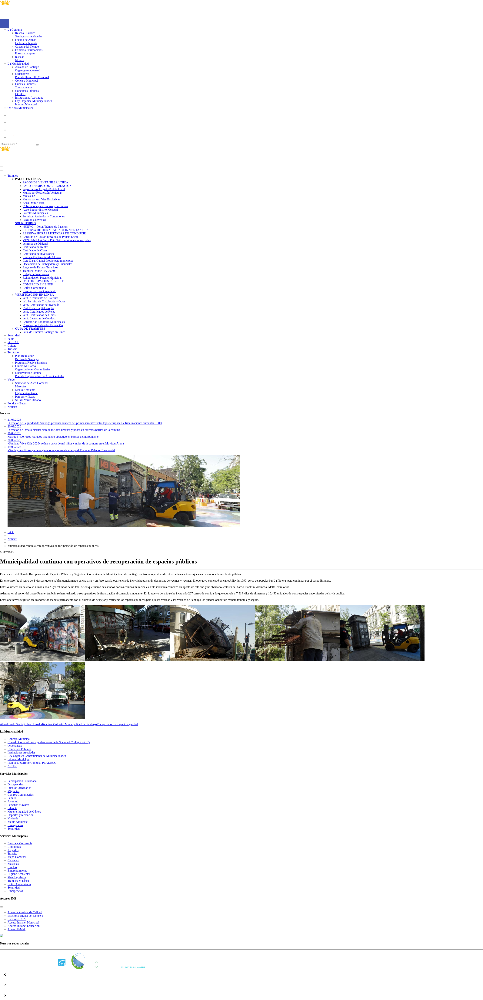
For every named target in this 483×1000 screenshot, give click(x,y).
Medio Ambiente (25, 389)
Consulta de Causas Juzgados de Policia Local (50, 236)
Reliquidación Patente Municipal (42, 277)
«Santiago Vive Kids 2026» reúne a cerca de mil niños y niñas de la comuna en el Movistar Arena (66, 441)
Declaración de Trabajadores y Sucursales (47, 264)
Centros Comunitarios (21, 794)
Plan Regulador (24, 355)
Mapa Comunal (17, 857)
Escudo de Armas (25, 39)
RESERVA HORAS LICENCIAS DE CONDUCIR (54, 233)
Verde (11, 379)
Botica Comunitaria (19, 884)
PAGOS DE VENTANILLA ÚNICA (45, 182)
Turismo (12, 349)
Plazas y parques (25, 53)
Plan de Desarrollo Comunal (32, 77)
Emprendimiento (17, 870)
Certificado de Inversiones (38, 253)
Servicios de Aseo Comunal (31, 383)
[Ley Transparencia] (20, 122)
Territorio (13, 352)
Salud (11, 338)
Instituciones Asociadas (29, 97)
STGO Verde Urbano (28, 400)
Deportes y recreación (21, 815)
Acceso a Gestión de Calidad (25, 912)
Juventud (13, 801)
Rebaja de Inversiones (36, 274)
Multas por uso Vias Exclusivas (41, 199)
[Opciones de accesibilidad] (4, 23)
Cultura (12, 345)
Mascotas (20, 386)
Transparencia (23, 87)
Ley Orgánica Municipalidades (33, 101)
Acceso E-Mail (16, 929)
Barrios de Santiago (26, 359)
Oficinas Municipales (20, 107)
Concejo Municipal (26, 80)
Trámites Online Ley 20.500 (39, 270)
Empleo (12, 867)
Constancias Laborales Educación (43, 325)
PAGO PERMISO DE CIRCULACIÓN (47, 185)
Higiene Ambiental (26, 393)
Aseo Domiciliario (34, 202)
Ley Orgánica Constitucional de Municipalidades (37, 755)
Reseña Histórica (25, 33)
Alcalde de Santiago (27, 67)
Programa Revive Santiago (31, 362)
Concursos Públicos (27, 90)
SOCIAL (13, 342)
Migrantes (13, 791)
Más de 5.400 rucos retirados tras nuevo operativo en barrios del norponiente (53, 435)
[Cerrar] (1, 170)
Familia (12, 798)
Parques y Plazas (25, 396)
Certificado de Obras (35, 250)
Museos (19, 60)
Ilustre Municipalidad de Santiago (77, 724)
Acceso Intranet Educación (24, 925)
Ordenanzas (22, 73)
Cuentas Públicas (25, 84)
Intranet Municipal (26, 104)
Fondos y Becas (17, 403)
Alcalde (12, 766)
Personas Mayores (18, 804)
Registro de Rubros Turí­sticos (40, 267)
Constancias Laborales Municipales (44, 321)
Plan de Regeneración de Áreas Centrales (39, 376)
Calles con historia (26, 43)
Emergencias (15, 825)
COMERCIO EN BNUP (38, 284)
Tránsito (12, 853)
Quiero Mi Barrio (25, 366)
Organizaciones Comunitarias (32, 369)
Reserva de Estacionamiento (39, 291)
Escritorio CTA (17, 919)
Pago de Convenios (34, 219)
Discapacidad (16, 784)
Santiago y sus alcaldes (28, 36)
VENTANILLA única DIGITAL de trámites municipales (57, 240)
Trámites (13, 175)
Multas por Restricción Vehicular (42, 192)
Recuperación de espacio (111, 724)
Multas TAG (30, 196)
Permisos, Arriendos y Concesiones (44, 216)
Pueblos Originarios (19, 787)
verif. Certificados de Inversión (41, 304)
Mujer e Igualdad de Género (24, 811)
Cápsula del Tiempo (27, 46)
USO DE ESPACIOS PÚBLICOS (44, 281)
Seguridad (14, 335)
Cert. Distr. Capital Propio (38, 308)
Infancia (12, 808)
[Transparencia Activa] (20, 129)
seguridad (132, 724)
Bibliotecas (14, 846)
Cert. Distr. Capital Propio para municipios (48, 260)
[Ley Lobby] (20, 115)
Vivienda (13, 818)
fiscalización (49, 724)
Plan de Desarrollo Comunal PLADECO (32, 762)
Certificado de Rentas (35, 247)
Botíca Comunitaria (34, 287)
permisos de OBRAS (35, 243)
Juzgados (13, 850)
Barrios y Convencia (20, 843)
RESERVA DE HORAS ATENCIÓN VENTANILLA (56, 230)
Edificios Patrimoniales (28, 50)
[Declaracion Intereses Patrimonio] (22, 137)
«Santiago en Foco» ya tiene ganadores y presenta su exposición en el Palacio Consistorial (61, 448)
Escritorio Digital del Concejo (25, 915)
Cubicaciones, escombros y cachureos (45, 206)
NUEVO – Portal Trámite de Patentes (45, 226)
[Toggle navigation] (1, 166)
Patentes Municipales (35, 213)
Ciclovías (13, 860)
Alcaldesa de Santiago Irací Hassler (21, 724)
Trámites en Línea (18, 880)
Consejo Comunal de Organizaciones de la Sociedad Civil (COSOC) (49, 742)
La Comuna (15, 29)
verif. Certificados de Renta (39, 311)
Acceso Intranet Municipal (23, 922)
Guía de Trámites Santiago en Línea (44, 332)
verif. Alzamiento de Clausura (40, 298)
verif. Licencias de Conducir (39, 318)
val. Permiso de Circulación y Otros (44, 301)
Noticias (12, 406)
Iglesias (19, 56)
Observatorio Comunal (28, 372)
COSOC (20, 94)
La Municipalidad (18, 63)
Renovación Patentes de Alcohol (42, 257)
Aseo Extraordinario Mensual (40, 209)
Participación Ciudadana (22, 781)
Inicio (11, 532)
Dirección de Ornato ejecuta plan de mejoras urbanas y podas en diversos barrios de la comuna (64, 428)
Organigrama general (27, 70)
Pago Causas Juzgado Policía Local (44, 189)
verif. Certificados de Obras (39, 315)
